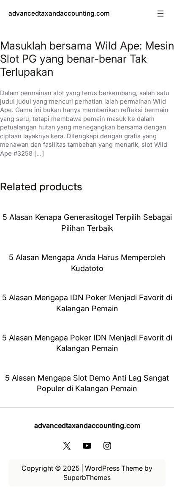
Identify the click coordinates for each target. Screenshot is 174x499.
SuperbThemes (87, 477)
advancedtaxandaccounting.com (59, 13)
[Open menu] (160, 13)
